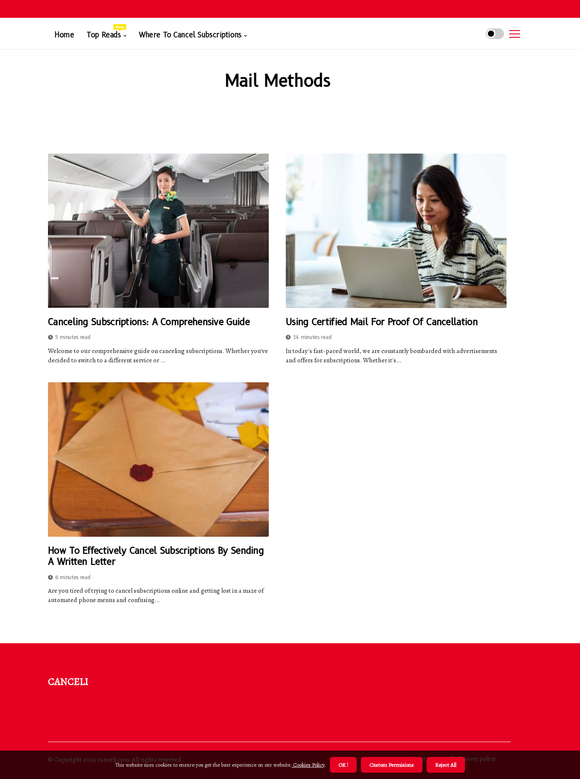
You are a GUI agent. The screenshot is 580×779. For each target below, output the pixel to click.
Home (64, 35)
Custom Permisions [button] (391, 764)
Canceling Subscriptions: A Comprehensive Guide (149, 322)
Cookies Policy (308, 764)
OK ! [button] (343, 764)
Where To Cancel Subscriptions (190, 35)
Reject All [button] (445, 764)
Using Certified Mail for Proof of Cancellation (382, 322)
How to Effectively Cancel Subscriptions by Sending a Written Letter (156, 556)
